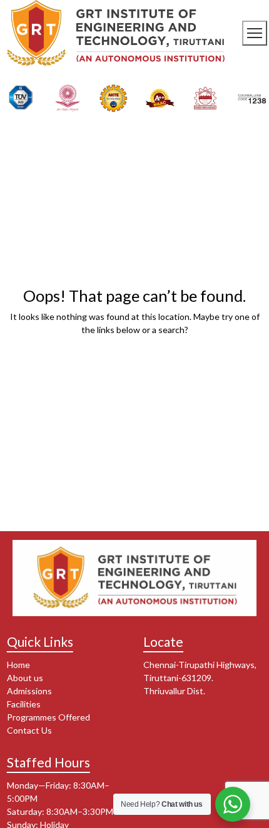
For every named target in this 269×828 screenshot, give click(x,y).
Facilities (24, 704)
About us (25, 677)
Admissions (29, 691)
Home (18, 664)
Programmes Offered (48, 717)
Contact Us (29, 730)
